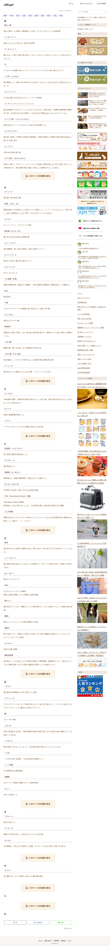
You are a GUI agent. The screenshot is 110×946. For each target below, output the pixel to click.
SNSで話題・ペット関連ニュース (89, 346)
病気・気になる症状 (84, 319)
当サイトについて (84, 298)
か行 (12, 15)
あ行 (5, 15)
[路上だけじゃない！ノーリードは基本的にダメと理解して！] (92, 529)
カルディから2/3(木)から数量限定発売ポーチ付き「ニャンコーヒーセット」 (92, 385)
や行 (49, 15)
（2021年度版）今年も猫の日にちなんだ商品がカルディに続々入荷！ (92, 452)
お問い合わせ (47, 940)
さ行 (18, 15)
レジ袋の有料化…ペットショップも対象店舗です (91, 544)
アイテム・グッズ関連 (85, 323)
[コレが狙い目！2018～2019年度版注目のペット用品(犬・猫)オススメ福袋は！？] (92, 585)
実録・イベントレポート (86, 354)
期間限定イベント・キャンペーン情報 (91, 328)
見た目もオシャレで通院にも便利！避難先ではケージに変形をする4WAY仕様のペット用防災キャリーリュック (91, 482)
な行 (30, 15)
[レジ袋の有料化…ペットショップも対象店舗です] (92, 558)
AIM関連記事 (82, 302)
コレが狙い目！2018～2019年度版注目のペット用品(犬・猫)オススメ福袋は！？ (92, 574)
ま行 (43, 15)
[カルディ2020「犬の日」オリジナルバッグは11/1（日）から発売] (92, 613)
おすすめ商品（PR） (85, 363)
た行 (24, 15)
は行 (36, 15)
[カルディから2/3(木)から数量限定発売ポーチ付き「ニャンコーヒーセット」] (92, 399)
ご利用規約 (56, 940)
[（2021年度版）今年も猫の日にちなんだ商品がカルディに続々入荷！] (92, 466)
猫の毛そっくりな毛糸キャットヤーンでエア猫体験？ (91, 628)
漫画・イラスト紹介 (84, 359)
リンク (69, 940)
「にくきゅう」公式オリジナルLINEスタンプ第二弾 (92, 414)
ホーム (80, 293)
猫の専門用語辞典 (84, 368)
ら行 (55, 15)
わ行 (61, 15)
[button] (105, 12)
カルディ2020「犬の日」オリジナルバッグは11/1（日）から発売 (92, 599)
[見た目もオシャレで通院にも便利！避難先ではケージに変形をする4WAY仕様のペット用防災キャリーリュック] (92, 498)
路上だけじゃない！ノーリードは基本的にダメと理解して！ (91, 515)
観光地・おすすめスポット (87, 341)
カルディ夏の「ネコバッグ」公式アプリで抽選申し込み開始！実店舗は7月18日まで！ (91, 654)
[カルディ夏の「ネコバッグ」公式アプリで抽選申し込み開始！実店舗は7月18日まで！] (92, 662)
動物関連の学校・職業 (85, 350)
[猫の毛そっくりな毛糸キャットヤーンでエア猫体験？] (92, 640)
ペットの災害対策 (84, 314)
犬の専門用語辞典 (84, 372)
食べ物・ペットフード (85, 332)
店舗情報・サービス (84, 337)
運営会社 (63, 940)
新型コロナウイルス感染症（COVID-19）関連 (92, 308)
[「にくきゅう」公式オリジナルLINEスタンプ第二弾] (92, 432)
